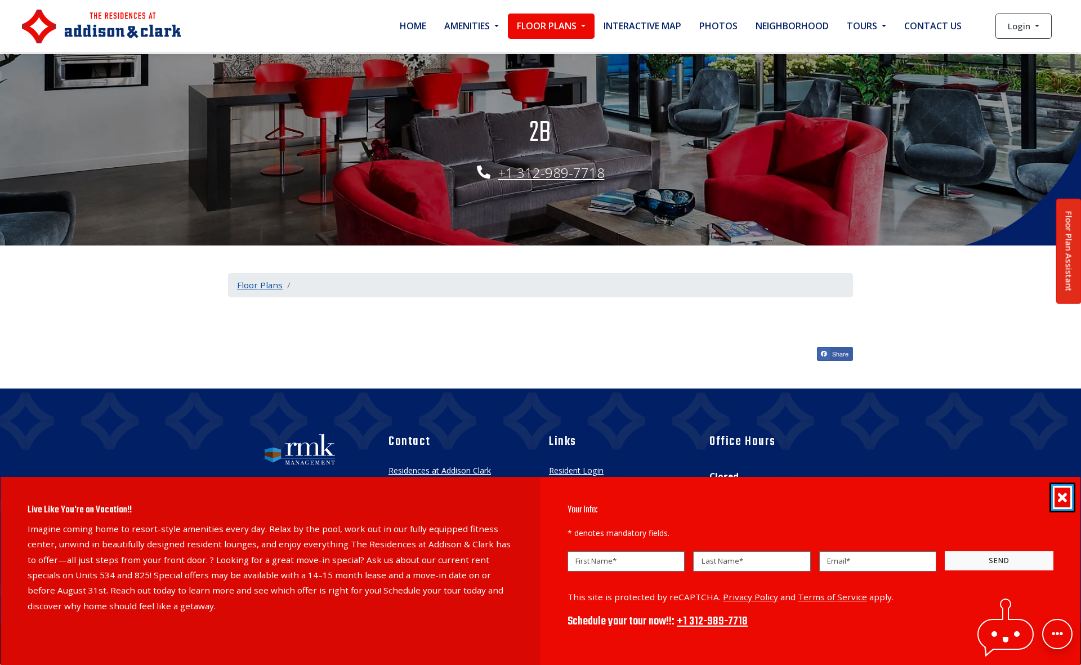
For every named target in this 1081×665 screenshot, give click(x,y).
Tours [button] (863, 26)
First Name (596, 561)
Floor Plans (260, 285)
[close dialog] (1062, 497)
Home (413, 26)
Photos (718, 26)
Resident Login (576, 470)
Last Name (722, 561)
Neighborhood (792, 26)
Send (999, 560)
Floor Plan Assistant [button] (1069, 257)
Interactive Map (642, 26)
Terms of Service (832, 596)
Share (839, 353)
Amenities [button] (468, 26)
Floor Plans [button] (548, 26)
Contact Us (933, 26)
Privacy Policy (750, 596)
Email (838, 561)
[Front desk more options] (1057, 634)
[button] (1023, 26)
